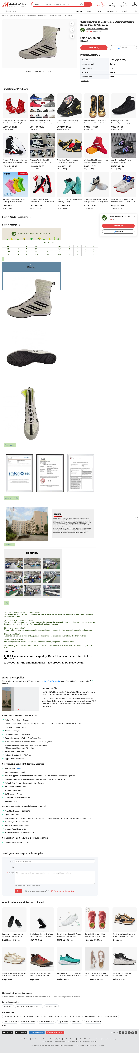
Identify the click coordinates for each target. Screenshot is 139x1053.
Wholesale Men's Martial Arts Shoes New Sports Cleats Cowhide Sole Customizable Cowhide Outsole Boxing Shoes (96, 161)
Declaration (92, 1045)
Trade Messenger (36, 1032)
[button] (81, 4)
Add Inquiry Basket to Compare (40, 71)
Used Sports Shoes (110, 1016)
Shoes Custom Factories (72, 1016)
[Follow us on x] (123, 1032)
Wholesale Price (82, 1039)
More (4, 1026)
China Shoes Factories (11, 1016)
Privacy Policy (103, 1045)
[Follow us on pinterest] (132, 1032)
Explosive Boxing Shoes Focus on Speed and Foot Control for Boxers (95, 122)
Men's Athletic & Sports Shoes (36, 16)
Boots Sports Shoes (28, 1022)
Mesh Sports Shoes (10, 1022)
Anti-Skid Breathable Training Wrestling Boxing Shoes (121, 161)
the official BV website (52, 681)
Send (18, 891)
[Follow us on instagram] (126, 1032)
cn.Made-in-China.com (90, 1041)
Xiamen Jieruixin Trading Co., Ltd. (97, 29)
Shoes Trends (76, 1022)
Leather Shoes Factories (31, 1016)
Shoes (19, 768)
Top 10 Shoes (63, 1022)
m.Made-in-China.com (74, 1041)
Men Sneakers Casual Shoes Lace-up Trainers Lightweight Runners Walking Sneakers (124, 936)
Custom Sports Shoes (92, 1016)
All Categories (9, 11)
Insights (115, 1039)
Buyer (89, 11)
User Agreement (81, 1045)
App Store (7, 1032)
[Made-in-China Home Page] (14, 4)
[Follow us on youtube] (129, 1032)
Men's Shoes (8, 1006)
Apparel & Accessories (16, 16)
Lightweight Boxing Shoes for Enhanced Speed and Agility (121, 122)
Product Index (107, 1039)
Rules (135, 11)
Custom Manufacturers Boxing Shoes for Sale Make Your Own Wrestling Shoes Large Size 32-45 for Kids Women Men (69, 122)
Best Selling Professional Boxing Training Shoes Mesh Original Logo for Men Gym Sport (41, 122)
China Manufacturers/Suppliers (52, 1039)
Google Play (21, 1032)
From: (12, 861)
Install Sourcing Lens (56, 1032)
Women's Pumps (51, 1006)
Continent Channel (94, 1039)
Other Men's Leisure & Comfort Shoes (29, 1006)
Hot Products (25, 1039)
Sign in (134, 6)
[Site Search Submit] (88, 4)
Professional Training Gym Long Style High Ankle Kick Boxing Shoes (68, 161)
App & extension (111, 11)
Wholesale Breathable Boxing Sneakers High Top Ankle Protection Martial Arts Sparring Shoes (42, 200)
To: (13, 867)
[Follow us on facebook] (120, 1032)
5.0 (111, 219)
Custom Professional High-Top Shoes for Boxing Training (69, 200)
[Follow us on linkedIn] (136, 1032)
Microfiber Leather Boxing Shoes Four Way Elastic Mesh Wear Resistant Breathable (14, 200)
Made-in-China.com (60, 1041)
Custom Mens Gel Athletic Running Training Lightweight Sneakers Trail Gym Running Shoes (69, 975)
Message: (11, 873)
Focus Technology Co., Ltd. (54, 1045)
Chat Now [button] (124, 48)
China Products (36, 1039)
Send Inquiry (94, 48)
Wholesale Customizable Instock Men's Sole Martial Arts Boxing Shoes (123, 200)
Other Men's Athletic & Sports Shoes (60, 16)
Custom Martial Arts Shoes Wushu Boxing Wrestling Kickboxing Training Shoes (96, 200)
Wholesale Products (69, 1039)
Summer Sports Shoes (46, 1022)
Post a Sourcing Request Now (62, 891)
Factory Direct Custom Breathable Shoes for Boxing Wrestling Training (14, 122)
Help (99, 11)
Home (4, 16)
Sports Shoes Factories (52, 1016)
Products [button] (37, 4)
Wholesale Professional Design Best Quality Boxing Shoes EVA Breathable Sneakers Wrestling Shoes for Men (15, 161)
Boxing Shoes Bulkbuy (93, 1022)
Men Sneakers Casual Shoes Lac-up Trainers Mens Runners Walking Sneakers (14, 975)
